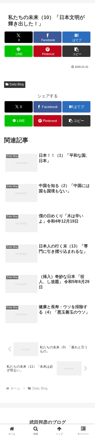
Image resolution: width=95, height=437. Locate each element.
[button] (76, 51)
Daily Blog (17, 84)
